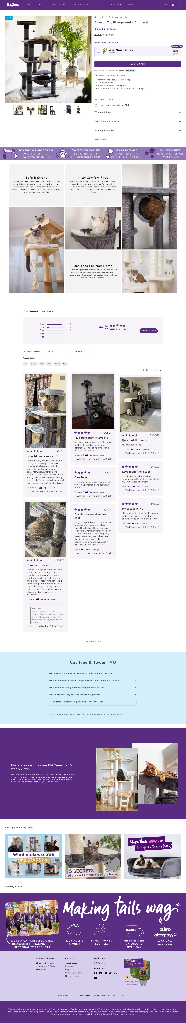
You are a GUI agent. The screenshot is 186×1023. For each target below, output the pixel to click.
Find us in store (72, 976)
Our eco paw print (73, 973)
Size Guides (41, 969)
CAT (42, 5)
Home (97, 17)
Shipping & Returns (45, 963)
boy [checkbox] (65, 363)
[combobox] (57, 351)
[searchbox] (34, 351)
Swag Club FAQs (118, 995)
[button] (56, 324)
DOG (29, 5)
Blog (67, 969)
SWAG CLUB (116, 5)
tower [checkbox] (57, 363)
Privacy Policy (84, 995)
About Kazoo (71, 963)
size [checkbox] (25, 363)
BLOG (131, 5)
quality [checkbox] (34, 363)
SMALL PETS (59, 5)
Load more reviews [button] (93, 641)
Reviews (69, 966)
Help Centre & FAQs (45, 966)
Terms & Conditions (101, 995)
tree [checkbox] (49, 363)
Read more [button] (58, 483)
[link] (106, 29)
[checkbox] (137, 51)
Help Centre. (116, 714)
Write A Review (149, 331)
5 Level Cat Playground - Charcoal (117, 17)
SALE (101, 5)
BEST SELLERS (82, 5)
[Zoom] (48, 59)
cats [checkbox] (42, 363)
